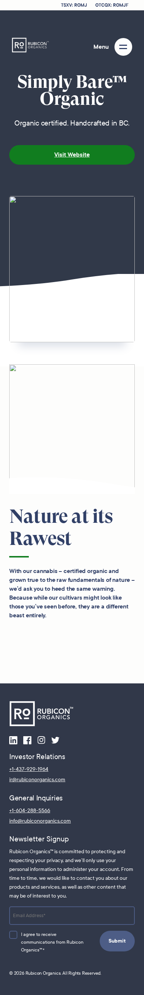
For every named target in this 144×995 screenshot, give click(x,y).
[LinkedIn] (13, 740)
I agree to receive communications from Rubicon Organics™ (52, 942)
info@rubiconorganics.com (40, 821)
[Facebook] (27, 740)
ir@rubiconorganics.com (37, 779)
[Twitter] (55, 740)
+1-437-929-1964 (28, 769)
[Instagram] (41, 740)
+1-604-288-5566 (29, 810)
